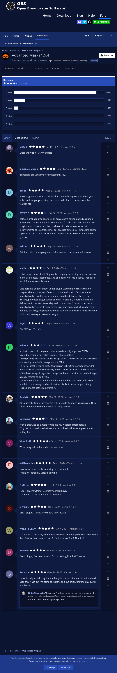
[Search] (111, 35)
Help (91, 15)
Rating (35, 137)
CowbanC (25, 418)
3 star (9, 108)
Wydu (23, 323)
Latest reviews (11, 43)
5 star (9, 92)
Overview (9, 68)
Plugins (28, 35)
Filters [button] (108, 138)
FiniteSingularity (21, 60)
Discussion (69, 68)
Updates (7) (24, 68)
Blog (80, 15)
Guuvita (24, 572)
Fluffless (24, 485)
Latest (7, 137)
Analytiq (24, 397)
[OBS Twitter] (84, 22)
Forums (15, 35)
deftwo (24, 550)
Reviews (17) (41, 68)
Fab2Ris (24, 345)
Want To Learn (28, 528)
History (55, 68)
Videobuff (25, 441)
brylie (23, 190)
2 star (9, 116)
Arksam (24, 246)
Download (64, 15)
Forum (104, 15)
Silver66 (24, 506)
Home (47, 15)
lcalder (24, 268)
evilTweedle (27, 463)
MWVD (23, 146)
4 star (9, 100)
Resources (42, 35)
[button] (21, 36)
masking (83, 60)
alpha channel (55, 60)
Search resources (28, 43)
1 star (9, 124)
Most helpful (21, 137)
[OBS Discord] (79, 22)
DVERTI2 (24, 213)
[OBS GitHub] (89, 22)
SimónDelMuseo (29, 168)
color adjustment (70, 60)
